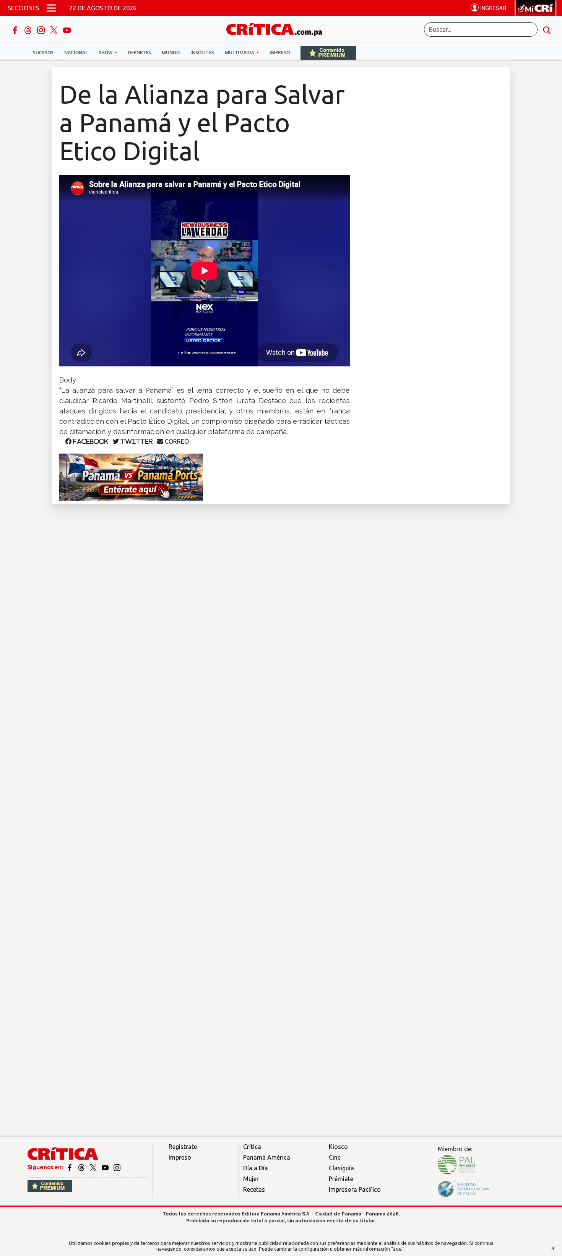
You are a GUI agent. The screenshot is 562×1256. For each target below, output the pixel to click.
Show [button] (106, 52)
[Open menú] (51, 8)
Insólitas (202, 52)
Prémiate (341, 1178)
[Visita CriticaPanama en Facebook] (70, 1167)
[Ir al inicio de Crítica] (278, 28)
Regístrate (183, 1146)
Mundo (171, 52)
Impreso (280, 52)
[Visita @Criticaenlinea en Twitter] (82, 1167)
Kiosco (338, 1146)
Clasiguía (341, 1168)
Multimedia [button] (240, 52)
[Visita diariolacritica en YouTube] (106, 1167)
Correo (176, 441)
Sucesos (43, 52)
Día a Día (255, 1168)
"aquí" (397, 1248)
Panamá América (266, 1157)
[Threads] (28, 29)
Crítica (252, 1146)
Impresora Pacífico (355, 1189)
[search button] (547, 29)
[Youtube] (67, 29)
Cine (335, 1157)
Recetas (254, 1189)
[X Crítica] (54, 29)
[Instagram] (41, 29)
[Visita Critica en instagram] (117, 1167)
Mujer (251, 1178)
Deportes (139, 52)
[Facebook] (15, 29)
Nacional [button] (76, 52)
